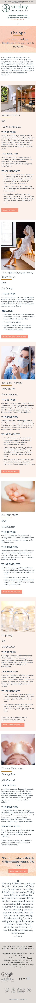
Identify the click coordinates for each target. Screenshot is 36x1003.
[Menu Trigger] (18, 24)
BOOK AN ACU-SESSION (11, 591)
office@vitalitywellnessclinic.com (18, 962)
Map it (30, 958)
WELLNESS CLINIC (13, 946)
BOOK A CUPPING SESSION (13, 725)
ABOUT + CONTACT (17, 948)
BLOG (32, 948)
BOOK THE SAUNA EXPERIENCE (14, 336)
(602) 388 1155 (25, 1)
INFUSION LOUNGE (26, 946)
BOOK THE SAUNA (10, 210)
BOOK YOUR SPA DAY (18, 871)
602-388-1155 (16, 960)
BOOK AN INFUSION (10, 471)
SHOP (27, 948)
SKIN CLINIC (5, 948)
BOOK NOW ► (18, 19)
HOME (4, 946)
